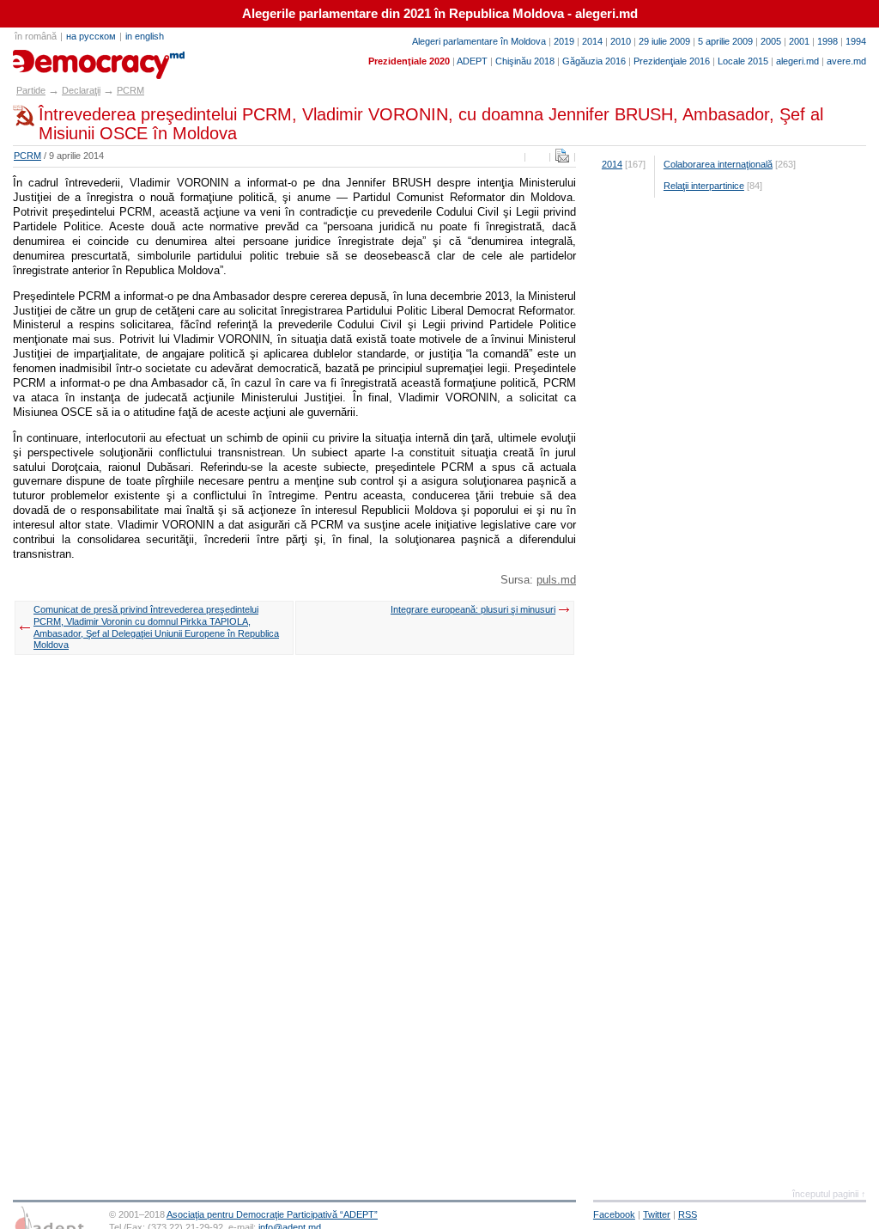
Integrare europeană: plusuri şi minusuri (473, 609)
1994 (856, 41)
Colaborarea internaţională (718, 164)
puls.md (556, 579)
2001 (799, 41)
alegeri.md (797, 61)
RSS (687, 1214)
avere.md (846, 61)
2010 (620, 41)
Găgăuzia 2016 (594, 61)
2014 (592, 41)
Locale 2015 (743, 61)
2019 (564, 41)
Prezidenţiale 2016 (671, 61)
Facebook (614, 1214)
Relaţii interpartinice (704, 185)
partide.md (52, 58)
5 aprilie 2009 (725, 41)
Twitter (656, 1214)
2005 (771, 41)
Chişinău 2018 (525, 61)
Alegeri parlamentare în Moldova (479, 41)
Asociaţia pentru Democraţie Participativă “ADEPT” (272, 1214)
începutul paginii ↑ (829, 1194)
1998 (827, 41)
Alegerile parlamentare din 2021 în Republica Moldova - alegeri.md (440, 14)
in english (144, 36)
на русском (91, 36)
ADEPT (472, 61)
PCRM (130, 90)
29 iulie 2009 (664, 41)
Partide (30, 90)
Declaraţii (81, 90)
